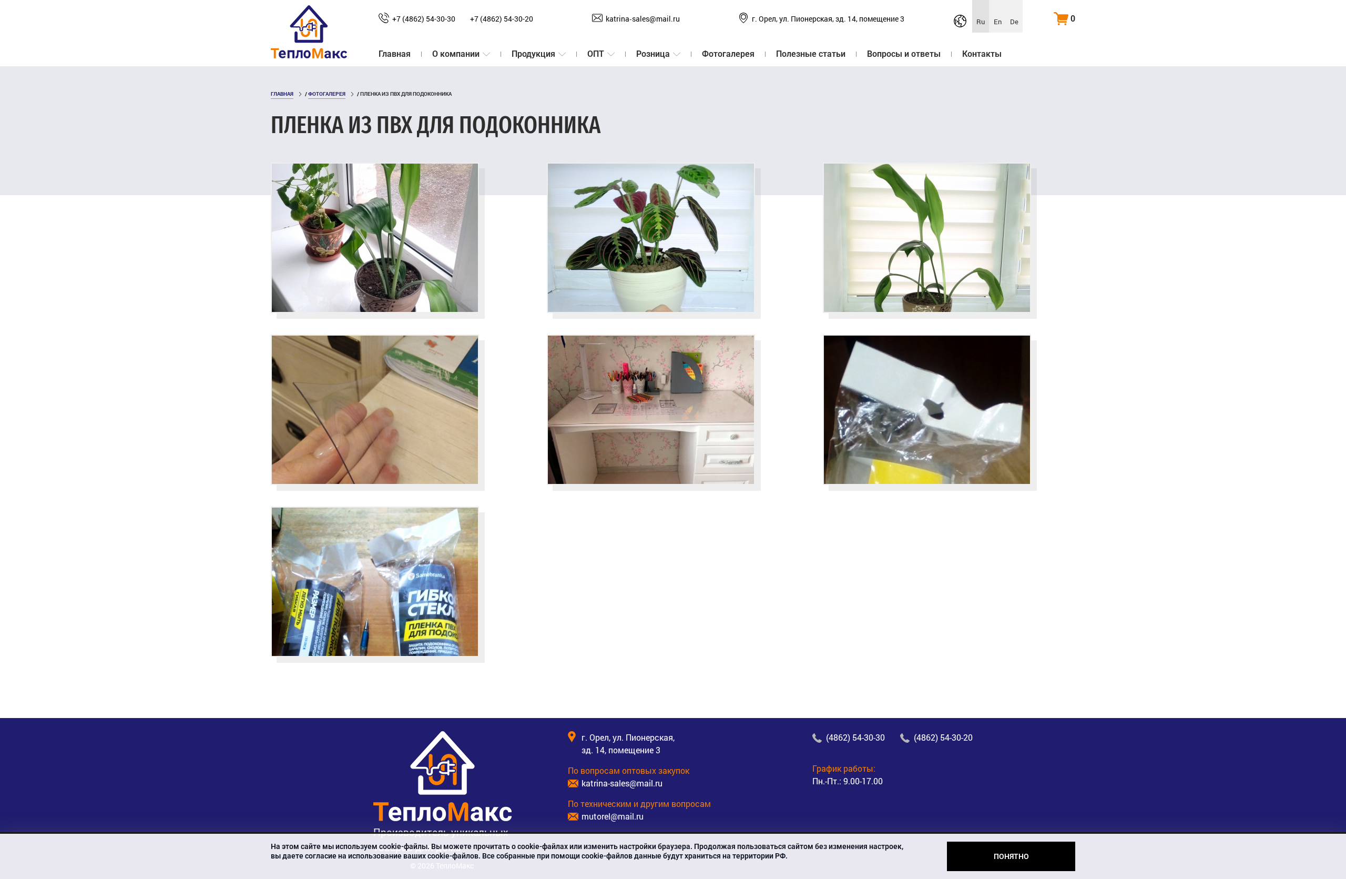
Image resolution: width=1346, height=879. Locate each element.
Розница (653, 54)
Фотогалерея (728, 54)
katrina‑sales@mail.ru (643, 19)
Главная (395, 54)
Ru (980, 21)
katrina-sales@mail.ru (622, 783)
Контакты (982, 54)
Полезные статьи (810, 54)
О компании (456, 54)
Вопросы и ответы (904, 54)
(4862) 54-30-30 (855, 737)
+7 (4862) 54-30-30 (423, 19)
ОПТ (595, 54)
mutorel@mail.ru (613, 816)
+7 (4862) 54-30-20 (501, 19)
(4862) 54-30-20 (943, 737)
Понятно (1011, 856)
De (1014, 21)
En (998, 21)
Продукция (533, 54)
